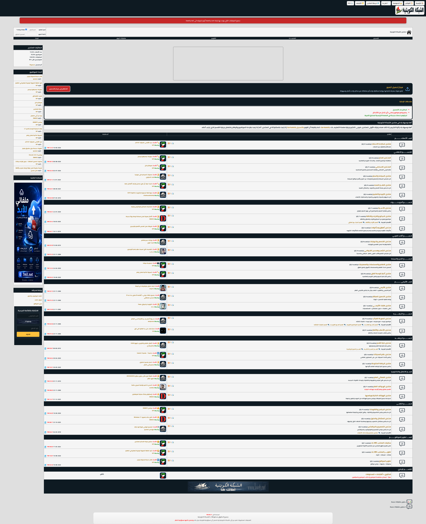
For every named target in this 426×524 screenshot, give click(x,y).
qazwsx (35, 79)
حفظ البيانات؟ (21, 29)
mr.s (152, 307)
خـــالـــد (152, 252)
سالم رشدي (150, 345)
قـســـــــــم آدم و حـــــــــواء (401, 202)
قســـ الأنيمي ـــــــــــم (403, 281)
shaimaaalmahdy (148, 195)
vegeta (151, 288)
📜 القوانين (409, 3)
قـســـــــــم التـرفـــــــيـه (402, 313)
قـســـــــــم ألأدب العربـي (402, 235)
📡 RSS (350, 3)
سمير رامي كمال (149, 364)
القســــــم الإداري (405, 469)
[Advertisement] (228, 63)
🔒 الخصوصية (397, 3)
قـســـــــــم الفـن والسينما (401, 258)
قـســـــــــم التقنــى (404, 403)
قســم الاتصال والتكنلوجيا (401, 371)
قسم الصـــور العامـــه (371, 324)
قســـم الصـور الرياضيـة (354, 349)
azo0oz (151, 387)
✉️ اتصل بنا (386, 3)
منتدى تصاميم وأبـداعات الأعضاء (367, 433)
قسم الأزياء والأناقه (372, 222)
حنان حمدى (34, 170)
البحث (37, 38)
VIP (153, 145)
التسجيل (376, 38)
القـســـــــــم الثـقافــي (403, 152)
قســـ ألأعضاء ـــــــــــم (403, 138)
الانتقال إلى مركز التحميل (58, 88)
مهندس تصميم (149, 429)
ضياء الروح (150, 242)
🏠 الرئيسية (419, 3)
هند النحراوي (150, 177)
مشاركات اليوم (121, 38)
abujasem (151, 321)
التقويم (213, 38)
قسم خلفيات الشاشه (320, 324)
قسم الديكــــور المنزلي (355, 222)
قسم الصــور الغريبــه (336, 324)
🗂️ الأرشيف (360, 3)
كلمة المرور (42, 34)
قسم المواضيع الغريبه (354, 324)
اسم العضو (42, 29)
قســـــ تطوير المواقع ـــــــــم (400, 437)
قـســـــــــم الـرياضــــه (403, 338)
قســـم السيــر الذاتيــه (371, 349)
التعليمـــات (292, 38)
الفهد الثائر (150, 378)
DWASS (151, 219)
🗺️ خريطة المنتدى (373, 3)
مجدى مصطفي (149, 297)
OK (153, 331)
